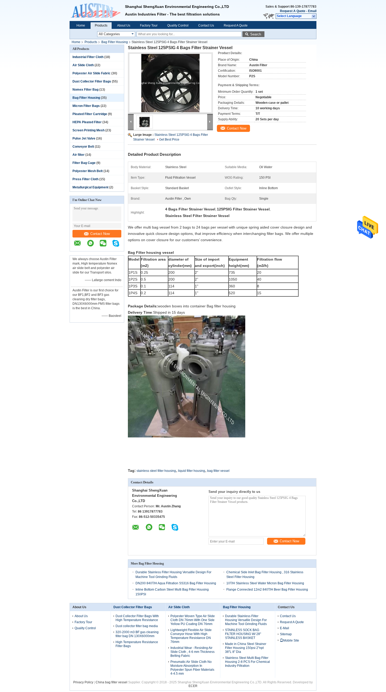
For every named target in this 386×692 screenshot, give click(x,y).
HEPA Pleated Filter (87, 122)
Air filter (78, 155)
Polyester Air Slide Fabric (91, 73)
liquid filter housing (191, 471)
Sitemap (286, 634)
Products (101, 25)
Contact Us (206, 25)
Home (80, 25)
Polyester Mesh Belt (87, 171)
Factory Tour (149, 25)
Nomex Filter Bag (85, 89)
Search (255, 34)
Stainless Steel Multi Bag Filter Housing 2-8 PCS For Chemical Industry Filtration (247, 662)
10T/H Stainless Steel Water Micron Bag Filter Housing (265, 583)
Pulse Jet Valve (83, 138)
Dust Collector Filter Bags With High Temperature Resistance (137, 618)
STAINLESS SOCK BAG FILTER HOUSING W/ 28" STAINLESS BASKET (243, 634)
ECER (193, 686)
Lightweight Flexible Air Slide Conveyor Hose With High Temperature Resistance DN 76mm (191, 636)
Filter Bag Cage (84, 163)
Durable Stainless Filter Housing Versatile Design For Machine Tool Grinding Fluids (246, 620)
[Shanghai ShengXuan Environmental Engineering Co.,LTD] (97, 10)
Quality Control (178, 25)
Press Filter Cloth (85, 179)
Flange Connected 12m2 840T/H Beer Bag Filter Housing (267, 589)
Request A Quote (292, 11)
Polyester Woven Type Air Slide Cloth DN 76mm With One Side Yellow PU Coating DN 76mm (192, 620)
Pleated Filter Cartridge (89, 114)
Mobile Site (291, 640)
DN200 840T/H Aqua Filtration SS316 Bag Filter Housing (175, 583)
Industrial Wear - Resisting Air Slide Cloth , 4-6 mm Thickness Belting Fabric (192, 652)
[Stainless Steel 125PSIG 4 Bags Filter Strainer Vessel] (170, 83)
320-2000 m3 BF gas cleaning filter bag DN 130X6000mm (137, 634)
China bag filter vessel (111, 682)
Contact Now (100, 234)
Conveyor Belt (83, 146)
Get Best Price (169, 139)
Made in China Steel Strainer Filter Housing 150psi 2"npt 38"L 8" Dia (245, 648)
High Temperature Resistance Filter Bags (137, 644)
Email (312, 11)
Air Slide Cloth (83, 65)
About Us (123, 25)
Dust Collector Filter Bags (91, 81)
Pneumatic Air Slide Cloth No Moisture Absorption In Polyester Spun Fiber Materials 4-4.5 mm (192, 667)
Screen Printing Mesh (88, 130)
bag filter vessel (218, 471)
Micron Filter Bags (86, 106)
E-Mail (284, 628)
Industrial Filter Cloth (87, 57)
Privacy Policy (83, 682)
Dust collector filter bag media (137, 626)
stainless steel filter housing (156, 471)
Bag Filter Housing (114, 42)
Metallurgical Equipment (90, 187)
